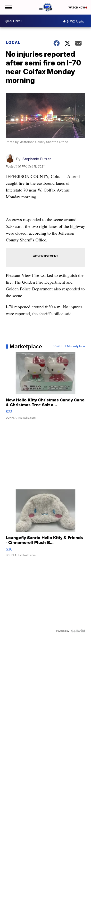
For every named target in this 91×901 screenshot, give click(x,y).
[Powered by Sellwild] (78, 631)
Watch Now (76, 7)
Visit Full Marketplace (69, 346)
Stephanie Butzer (36, 159)
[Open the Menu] (8, 7)
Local (13, 42)
